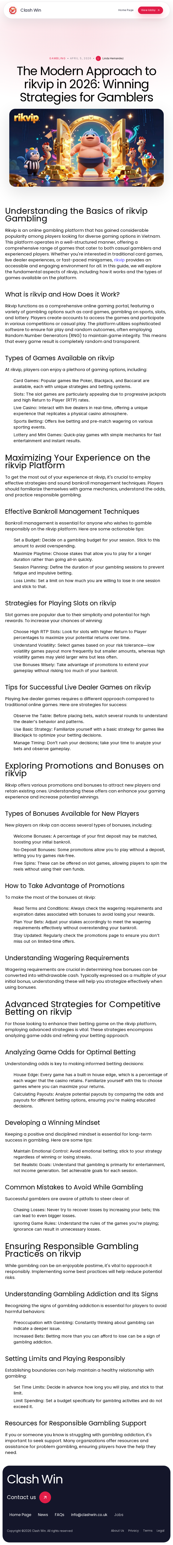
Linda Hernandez (113, 58)
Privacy (133, 1530)
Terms (148, 1530)
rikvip (119, 259)
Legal (160, 1530)
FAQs (59, 1514)
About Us (117, 1530)
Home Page (20, 1514)
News (43, 1514)
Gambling (57, 58)
